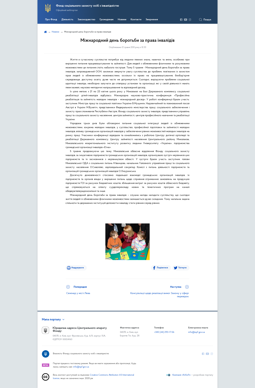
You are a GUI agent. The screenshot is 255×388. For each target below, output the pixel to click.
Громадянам (106, 19)
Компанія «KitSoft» (182, 375)
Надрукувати (77, 268)
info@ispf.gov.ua (196, 332)
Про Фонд (51, 19)
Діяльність (67, 19)
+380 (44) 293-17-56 (164, 332)
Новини (122, 19)
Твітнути (182, 268)
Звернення (152, 19)
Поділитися (162, 268)
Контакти (136, 19)
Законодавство (86, 19)
